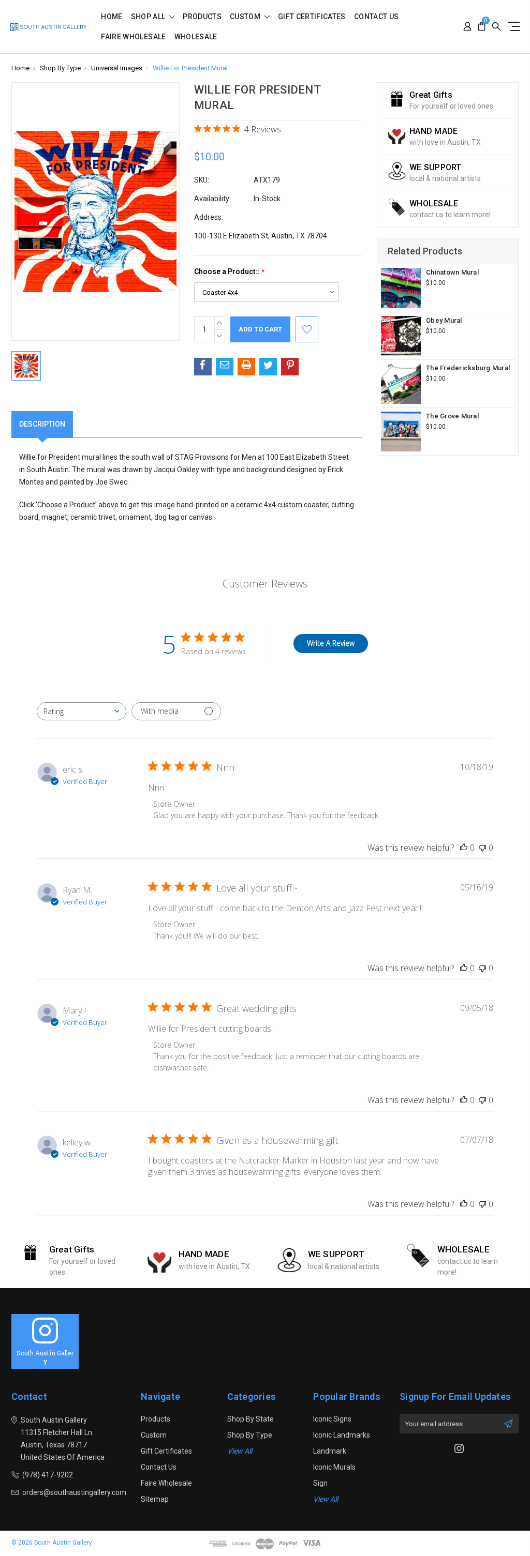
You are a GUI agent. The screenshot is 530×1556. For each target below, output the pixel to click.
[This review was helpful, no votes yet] (463, 847)
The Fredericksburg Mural (468, 368)
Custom (246, 17)
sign (320, 1483)
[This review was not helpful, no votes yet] (482, 847)
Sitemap (155, 1499)
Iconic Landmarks (341, 1435)
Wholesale (195, 37)
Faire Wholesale (133, 37)
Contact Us (376, 17)
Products (202, 17)
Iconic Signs (332, 1419)
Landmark (329, 1451)
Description (42, 424)
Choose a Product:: (229, 271)
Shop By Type (249, 1435)
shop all (149, 17)
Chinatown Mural (452, 272)
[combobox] (81, 711)
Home (111, 17)
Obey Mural (444, 320)
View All (239, 1451)
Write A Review (331, 643)
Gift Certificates (312, 17)
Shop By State (250, 1419)
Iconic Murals (334, 1467)
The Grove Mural (452, 416)
